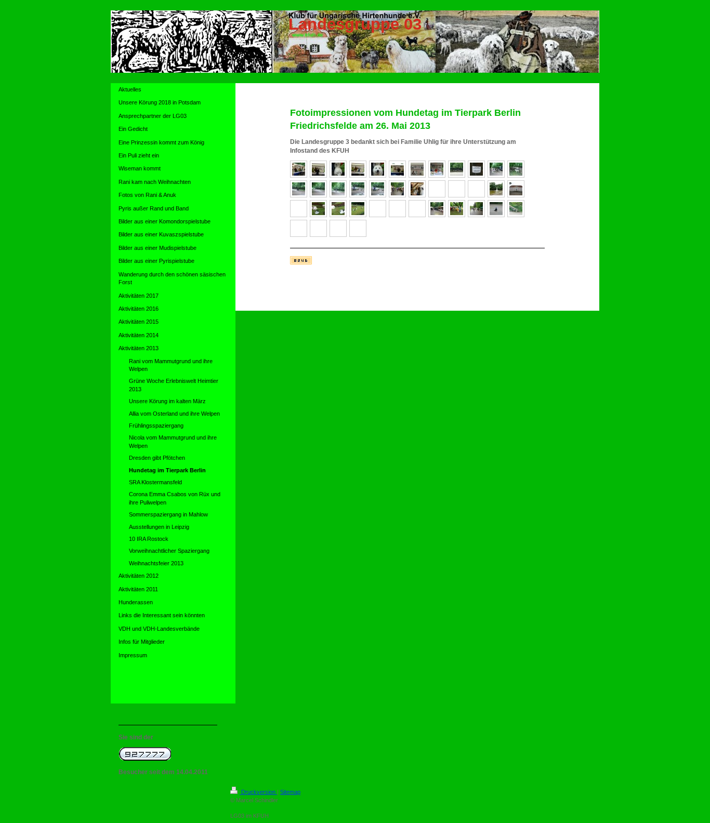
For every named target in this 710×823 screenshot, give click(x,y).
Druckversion (258, 792)
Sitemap (290, 792)
